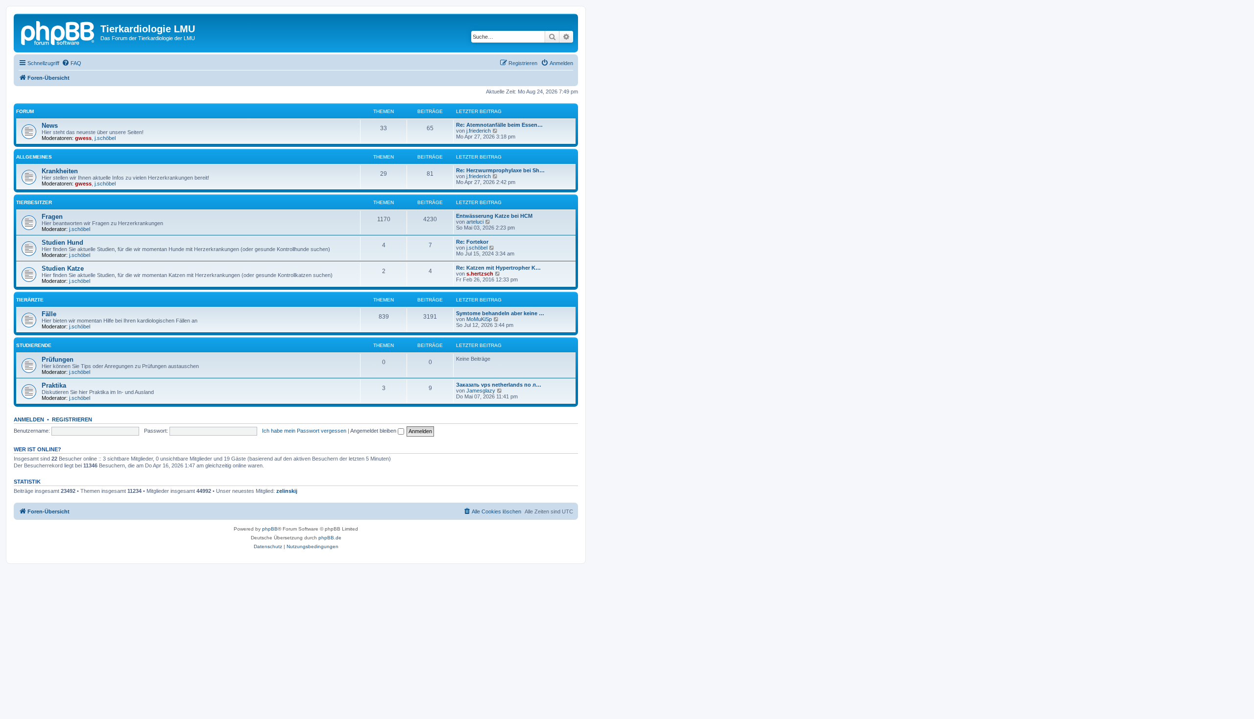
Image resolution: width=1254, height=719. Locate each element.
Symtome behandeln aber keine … (500, 313)
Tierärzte (30, 299)
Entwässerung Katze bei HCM (494, 216)
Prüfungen (57, 359)
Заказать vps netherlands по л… (498, 385)
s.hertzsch (479, 274)
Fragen (52, 216)
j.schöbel (105, 138)
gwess (83, 138)
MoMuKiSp (479, 319)
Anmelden (29, 419)
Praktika (54, 385)
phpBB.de (329, 537)
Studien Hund (62, 242)
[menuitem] (71, 63)
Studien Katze (63, 268)
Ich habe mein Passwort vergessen (304, 431)
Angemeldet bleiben (374, 431)
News (50, 125)
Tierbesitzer (34, 202)
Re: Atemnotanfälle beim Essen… (499, 125)
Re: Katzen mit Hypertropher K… (498, 268)
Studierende (33, 345)
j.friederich (478, 131)
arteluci (474, 222)
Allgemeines (34, 157)
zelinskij (286, 491)
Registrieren (72, 419)
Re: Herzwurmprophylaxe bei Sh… (500, 170)
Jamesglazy (480, 391)
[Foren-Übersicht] (58, 31)
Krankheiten (60, 171)
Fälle (49, 314)
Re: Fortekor (472, 242)
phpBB (270, 529)
